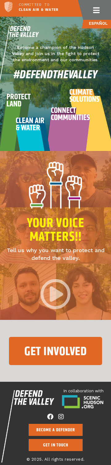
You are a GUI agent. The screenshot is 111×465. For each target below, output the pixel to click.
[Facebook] (50, 417)
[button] (96, 10)
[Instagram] (61, 417)
